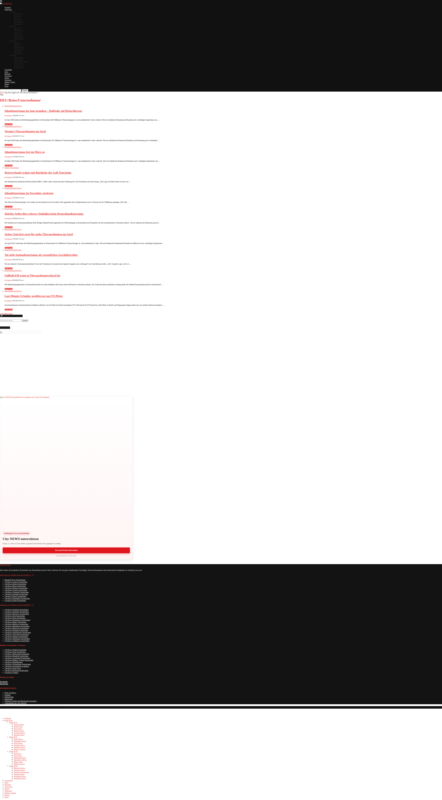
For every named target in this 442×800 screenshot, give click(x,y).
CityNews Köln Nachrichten (15, 618)
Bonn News (17, 18)
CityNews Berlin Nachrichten (15, 584)
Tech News (8, 76)
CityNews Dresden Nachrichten (16, 594)
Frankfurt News (18, 34)
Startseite (8, 7)
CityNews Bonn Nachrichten (15, 586)
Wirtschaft (8, 80)
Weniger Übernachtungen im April (25, 131)
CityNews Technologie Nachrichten (18, 664)
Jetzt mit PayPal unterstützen (66, 550)
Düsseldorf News (19, 30)
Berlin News (17, 16)
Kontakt (7, 695)
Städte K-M (12, 41)
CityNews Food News (13, 668)
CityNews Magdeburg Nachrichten (17, 620)
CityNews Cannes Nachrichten (16, 590)
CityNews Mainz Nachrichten (15, 622)
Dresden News (18, 24)
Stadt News (8, 9)
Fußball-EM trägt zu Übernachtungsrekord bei (32, 275)
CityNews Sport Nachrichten (15, 652)
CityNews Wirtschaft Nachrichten (17, 654)
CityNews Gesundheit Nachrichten (17, 658)
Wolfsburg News (19, 68)
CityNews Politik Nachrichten (15, 650)
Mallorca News (18, 53)
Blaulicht (7, 74)
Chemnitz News (19, 22)
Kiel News (17, 43)
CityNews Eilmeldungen (14, 662)
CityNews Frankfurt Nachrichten (17, 610)
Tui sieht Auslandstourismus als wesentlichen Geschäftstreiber (41, 254)
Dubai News (17, 28)
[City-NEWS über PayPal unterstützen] (66, 462)
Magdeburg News (19, 49)
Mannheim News (19, 47)
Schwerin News (18, 59)
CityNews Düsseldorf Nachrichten (17, 599)
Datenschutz (9, 697)
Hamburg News (18, 36)
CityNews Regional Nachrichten (16, 671)
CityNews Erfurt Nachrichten (15, 601)
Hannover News (19, 39)
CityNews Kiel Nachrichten (15, 616)
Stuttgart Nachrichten (20, 61)
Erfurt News (17, 32)
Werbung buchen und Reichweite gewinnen (20, 701)
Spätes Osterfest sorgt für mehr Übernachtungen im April (39, 234)
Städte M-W (13, 55)
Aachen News (18, 14)
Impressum (9, 699)
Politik (7, 78)
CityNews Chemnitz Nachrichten (17, 592)
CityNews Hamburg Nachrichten (17, 612)
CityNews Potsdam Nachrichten (16, 630)
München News (18, 57)
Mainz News (18, 51)
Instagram (4, 684)
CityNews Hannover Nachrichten (17, 614)
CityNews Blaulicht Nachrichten (16, 656)
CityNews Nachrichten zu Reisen (17, 666)
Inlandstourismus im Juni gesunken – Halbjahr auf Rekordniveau (43, 110)
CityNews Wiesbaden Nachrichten (17, 639)
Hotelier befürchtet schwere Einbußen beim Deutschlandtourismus (44, 213)
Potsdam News (18, 63)
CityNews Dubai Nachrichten (15, 596)
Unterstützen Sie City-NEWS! (16, 703)
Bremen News (18, 20)
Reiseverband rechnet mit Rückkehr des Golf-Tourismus (38, 172)
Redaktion (9, 115)
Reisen (7, 84)
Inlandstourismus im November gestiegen (29, 193)
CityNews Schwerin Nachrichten (17, 635)
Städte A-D (12, 12)
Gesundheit (8, 70)
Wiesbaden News (19, 65)
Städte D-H (12, 26)
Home (2, 93)
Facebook (4, 682)
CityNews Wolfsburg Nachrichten (17, 641)
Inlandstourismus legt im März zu (25, 151)
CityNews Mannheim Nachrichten (17, 626)
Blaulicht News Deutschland (15, 580)
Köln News (17, 45)
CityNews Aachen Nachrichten (16, 582)
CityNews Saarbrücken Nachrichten (18, 633)
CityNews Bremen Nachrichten (16, 588)
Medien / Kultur (10, 82)
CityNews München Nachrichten (17, 628)
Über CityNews (10, 693)
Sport (6, 72)
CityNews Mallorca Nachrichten (16, 624)
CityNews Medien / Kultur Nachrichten (19, 660)
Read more (9, 124)
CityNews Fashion (11, 673)
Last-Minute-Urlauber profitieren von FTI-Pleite (34, 296)
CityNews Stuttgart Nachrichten (16, 637)
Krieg (6, 86)
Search (25, 90)
